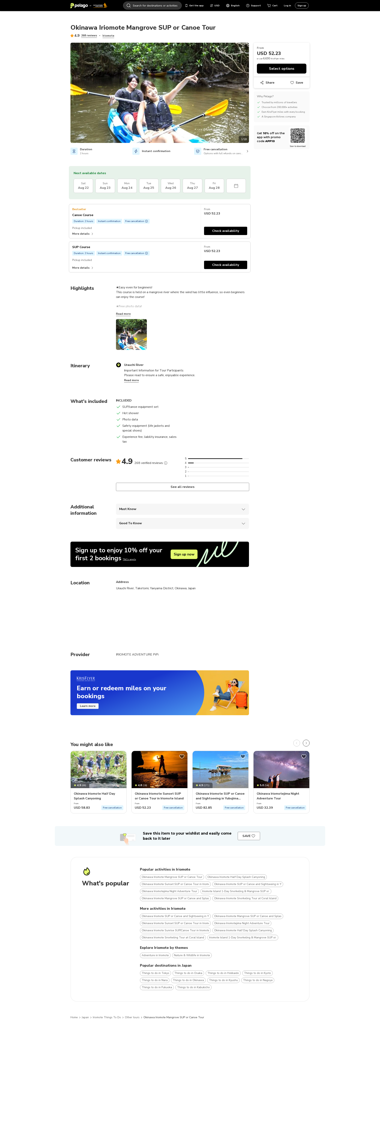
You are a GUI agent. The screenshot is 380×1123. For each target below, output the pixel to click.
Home (74, 1017)
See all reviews (182, 487)
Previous (67, 93)
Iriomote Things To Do (107, 1017)
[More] (166, 463)
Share (270, 82)
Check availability (225, 231)
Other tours (132, 1017)
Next (252, 93)
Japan (85, 1017)
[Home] (88, 5)
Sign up (301, 5)
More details (80, 234)
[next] (306, 743)
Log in (287, 5)
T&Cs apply (129, 559)
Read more (123, 314)
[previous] (296, 743)
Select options (281, 68)
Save (299, 82)
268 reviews (89, 35)
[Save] (121, 756)
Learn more (87, 706)
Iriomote (108, 36)
